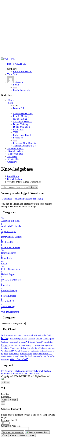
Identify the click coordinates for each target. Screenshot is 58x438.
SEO (41, 354)
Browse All (18, 108)
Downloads (7, 373)
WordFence (5, 359)
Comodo (46, 339)
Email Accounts (14, 345)
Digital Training (20, 124)
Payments (4, 354)
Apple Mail (33, 335)
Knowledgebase (14, 179)
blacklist (13, 339)
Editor (50, 342)
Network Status (20, 373)
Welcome (43, 356)
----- (15, 87)
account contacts (11, 335)
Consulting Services (22, 121)
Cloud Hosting (20, 119)
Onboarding (35, 351)
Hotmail (50, 345)
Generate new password (12, 432)
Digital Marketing (21, 127)
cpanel (52, 339)
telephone (20, 356)
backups (41, 335)
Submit (13, 400)
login (37, 348)
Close (4, 400)
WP (25, 359)
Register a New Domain (24, 143)
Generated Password (11, 426)
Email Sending (26, 345)
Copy (45, 432)
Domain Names (35, 342)
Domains (44, 342)
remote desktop (14, 354)
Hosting (44, 345)
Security (36, 354)
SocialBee (18, 137)
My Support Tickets (10, 371)
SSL (50, 354)
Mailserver (43, 348)
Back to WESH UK (22, 71)
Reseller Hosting (21, 116)
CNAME (39, 339)
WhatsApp (51, 356)
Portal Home (13, 176)
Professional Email (22, 135)
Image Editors (10, 348)
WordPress (16, 359)
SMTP (45, 354)
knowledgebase (21, 348)
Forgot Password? (21, 90)
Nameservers (25, 351)
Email (4, 345)
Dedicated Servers (16, 342)
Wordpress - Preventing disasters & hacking (22, 198)
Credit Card (5, 342)
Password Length (9, 420)
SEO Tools (18, 129)
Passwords (50, 351)
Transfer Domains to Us (24, 145)
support (4, 356)
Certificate (31, 339)
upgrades (36, 356)
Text (26, 356)
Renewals (23, 354)
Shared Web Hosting (23, 113)
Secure (29, 354)
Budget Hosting (21, 339)
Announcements (28, 371)
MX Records (16, 351)
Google (37, 345)
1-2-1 (3, 335)
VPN (15, 132)
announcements (23, 335)
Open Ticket (33, 373)
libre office (31, 348)
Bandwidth (48, 335)
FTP (33, 345)
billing (5, 338)
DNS (26, 341)
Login (16, 84)
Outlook (43, 351)
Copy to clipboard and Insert (22, 435)
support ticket (12, 356)
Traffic (30, 356)
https (3, 348)
